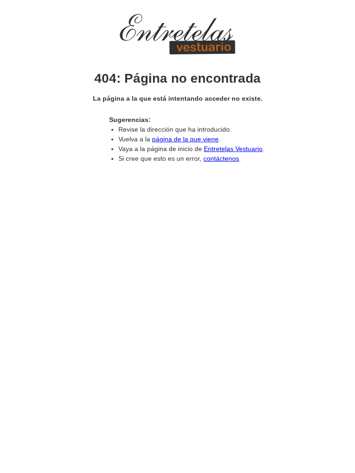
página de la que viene (185, 139)
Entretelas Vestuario (233, 148)
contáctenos (221, 158)
